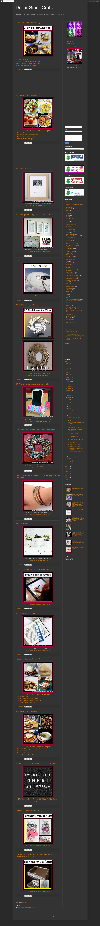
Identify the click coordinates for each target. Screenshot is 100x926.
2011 (67, 477)
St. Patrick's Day (69, 314)
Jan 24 (70, 406)
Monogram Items (69, 288)
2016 (67, 468)
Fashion (67, 253)
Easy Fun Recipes (70, 251)
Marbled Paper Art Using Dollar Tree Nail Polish (33, 215)
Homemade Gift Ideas (70, 269)
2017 (67, 466)
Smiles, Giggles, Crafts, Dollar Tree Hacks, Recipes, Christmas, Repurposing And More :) (78, 519)
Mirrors (67, 281)
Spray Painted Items (70, 313)
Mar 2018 (69, 394)
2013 (67, 473)
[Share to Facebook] (29, 69)
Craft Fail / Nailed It (70, 231)
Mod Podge (68, 283)
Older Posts (57, 900)
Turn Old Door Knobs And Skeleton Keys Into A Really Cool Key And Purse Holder (78, 541)
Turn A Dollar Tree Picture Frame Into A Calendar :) (35, 569)
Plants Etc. (68, 305)
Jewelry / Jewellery (70, 272)
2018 (67, 376)
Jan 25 (70, 404)
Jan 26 (70, 402)
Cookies (68, 227)
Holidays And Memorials (71, 266)
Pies (67, 302)
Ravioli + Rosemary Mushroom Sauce (29, 61)
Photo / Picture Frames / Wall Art (73, 299)
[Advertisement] (38, 82)
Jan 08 (70, 460)
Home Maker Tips (70, 267)
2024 (67, 365)
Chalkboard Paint (69, 218)
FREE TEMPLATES (70, 259)
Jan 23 (70, 408)
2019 (67, 374)
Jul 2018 (69, 386)
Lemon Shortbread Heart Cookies (27, 698)
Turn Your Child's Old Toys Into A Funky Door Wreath (35, 430)
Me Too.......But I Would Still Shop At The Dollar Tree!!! (36, 764)
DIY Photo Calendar (23, 169)
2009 (67, 481)
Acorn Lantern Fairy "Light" (78, 524)
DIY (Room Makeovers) (71, 246)
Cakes (67, 212)
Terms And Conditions (70, 43)
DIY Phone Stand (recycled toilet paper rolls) (32, 384)
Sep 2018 (69, 383)
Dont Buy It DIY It (69, 248)
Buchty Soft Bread (23, 59)
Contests (68, 226)
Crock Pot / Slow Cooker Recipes (73, 235)
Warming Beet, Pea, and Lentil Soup (28, 63)
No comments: (20, 69)
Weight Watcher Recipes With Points (73, 324)
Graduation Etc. (69, 262)
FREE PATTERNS (70, 256)
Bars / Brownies (69, 208)
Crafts (67, 232)
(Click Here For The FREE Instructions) (38, 206)
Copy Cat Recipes (70, 229)
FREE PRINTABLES (70, 258)
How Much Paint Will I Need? (72, 331)
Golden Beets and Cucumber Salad (28, 135)
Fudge (67, 261)
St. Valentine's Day (70, 316)
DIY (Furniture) (69, 240)
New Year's (68, 291)
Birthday (68, 210)
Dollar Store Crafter (36, 7)
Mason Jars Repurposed (71, 280)
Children (68, 221)
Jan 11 (70, 456)
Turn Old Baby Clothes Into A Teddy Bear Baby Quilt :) (78, 488)
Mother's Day (69, 289)
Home (38, 900)
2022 (67, 368)
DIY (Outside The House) (71, 245)
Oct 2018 (69, 381)
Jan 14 (70, 415)
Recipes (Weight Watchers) (72, 308)
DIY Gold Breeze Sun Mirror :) (27, 305)
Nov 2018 (69, 379)
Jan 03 (70, 461)
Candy (67, 216)
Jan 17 (70, 412)
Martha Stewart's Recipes (71, 278)
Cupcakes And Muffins (70, 237)
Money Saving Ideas (70, 286)
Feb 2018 (69, 395)
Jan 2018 (69, 397)
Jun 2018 (69, 388)
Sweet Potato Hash (23, 753)
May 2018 (69, 390)
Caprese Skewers (22, 133)
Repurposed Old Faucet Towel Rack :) (77, 548)
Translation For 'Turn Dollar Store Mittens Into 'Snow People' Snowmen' (74, 334)
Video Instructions (70, 321)
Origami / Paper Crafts (70, 292)
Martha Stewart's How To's (71, 277)
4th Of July (68, 201)
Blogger (55, 916)
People (67, 296)
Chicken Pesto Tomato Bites (26, 137)
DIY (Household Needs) (71, 243)
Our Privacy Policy (70, 41)
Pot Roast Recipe (22, 751)
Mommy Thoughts (70, 285)
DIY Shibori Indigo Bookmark (27, 613)
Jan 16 (70, 413)
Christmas (68, 223)
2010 (67, 479)
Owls (67, 294)
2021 (67, 370)
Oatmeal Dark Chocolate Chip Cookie (29, 700)
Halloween (68, 264)
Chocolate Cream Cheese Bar (26, 702)
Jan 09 (70, 458)
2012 (67, 475)
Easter (67, 250)
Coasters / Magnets (70, 224)
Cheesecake (68, 220)
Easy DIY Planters (23, 523)
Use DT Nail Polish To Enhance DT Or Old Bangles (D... (75, 436)
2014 (67, 471)
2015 (67, 470)
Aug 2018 (69, 384)
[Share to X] (28, 69)
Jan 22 (70, 410)
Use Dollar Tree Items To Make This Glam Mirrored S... (75, 453)
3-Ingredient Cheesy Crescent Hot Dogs (29, 749)
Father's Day (68, 254)
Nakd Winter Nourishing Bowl (26, 139)
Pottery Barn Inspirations (71, 307)
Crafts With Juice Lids (70, 234)
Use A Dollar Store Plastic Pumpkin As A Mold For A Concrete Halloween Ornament (77, 496)
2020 (67, 372)
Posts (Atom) (24, 902)
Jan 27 (70, 401)
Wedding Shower (69, 322)
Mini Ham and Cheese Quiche (26, 65)
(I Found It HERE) (38, 467)
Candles (68, 215)
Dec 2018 (69, 377)
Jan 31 (70, 399)
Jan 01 (70, 463)
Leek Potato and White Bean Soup (28, 755)
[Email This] (25, 69)
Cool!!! (18, 260)
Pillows (67, 304)
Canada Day (68, 213)
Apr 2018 (69, 392)
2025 (67, 363)
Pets (67, 297)
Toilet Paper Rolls (70, 319)
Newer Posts (18, 900)
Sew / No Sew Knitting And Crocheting (74, 310)
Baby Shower (69, 207)
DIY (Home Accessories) (71, 242)
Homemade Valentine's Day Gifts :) (29, 811)
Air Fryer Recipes (69, 202)
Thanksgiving (69, 317)
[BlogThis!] (27, 69)
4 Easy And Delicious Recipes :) (28, 23)
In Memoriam (69, 270)
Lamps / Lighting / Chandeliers (72, 275)
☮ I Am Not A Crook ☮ (70, 329)
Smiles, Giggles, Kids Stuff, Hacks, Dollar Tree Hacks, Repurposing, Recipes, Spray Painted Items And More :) (78, 504)
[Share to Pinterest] (31, 69)
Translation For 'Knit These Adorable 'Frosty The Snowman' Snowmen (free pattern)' (75, 336)
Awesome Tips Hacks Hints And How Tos (74, 204)
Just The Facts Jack (70, 273)
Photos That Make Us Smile (72, 300)
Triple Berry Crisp (22, 696)
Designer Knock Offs (70, 239)
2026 (67, 361)
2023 (67, 366)
